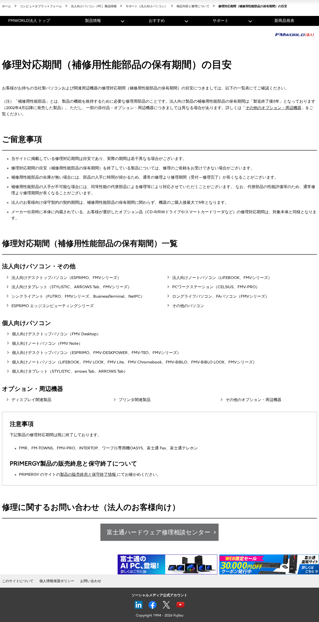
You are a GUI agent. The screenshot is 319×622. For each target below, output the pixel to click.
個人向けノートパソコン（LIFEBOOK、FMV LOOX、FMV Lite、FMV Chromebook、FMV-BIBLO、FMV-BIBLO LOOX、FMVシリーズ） (134, 362)
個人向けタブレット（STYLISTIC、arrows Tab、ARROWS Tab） (70, 371)
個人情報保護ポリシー (56, 581)
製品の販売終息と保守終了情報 (88, 474)
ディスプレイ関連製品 (31, 400)
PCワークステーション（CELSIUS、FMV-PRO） (216, 287)
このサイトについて (17, 581)
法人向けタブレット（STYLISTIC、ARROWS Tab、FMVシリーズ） (71, 287)
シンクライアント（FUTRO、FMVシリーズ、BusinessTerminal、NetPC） (78, 296)
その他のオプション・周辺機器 (273, 108)
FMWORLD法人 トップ (29, 20)
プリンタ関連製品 (135, 400)
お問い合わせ (90, 581)
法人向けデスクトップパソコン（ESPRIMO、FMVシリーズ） (66, 278)
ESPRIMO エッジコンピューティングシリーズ (52, 306)
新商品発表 (284, 20)
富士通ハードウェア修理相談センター (158, 532)
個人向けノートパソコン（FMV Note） (47, 343)
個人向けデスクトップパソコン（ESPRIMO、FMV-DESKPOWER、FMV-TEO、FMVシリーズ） (96, 352)
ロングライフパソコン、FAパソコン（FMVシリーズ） (220, 296)
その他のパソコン (188, 306)
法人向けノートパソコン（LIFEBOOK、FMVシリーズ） (222, 278)
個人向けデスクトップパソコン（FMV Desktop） (56, 334)
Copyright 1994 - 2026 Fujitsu (159, 615)
